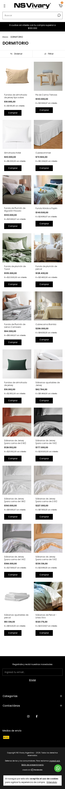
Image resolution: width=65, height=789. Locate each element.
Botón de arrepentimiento (33, 765)
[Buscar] (59, 15)
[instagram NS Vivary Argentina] (28, 716)
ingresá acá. (54, 761)
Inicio (5, 36)
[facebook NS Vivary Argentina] (36, 716)
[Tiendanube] (32, 770)
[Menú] (5, 6)
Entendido (52, 782)
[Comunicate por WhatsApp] (58, 768)
